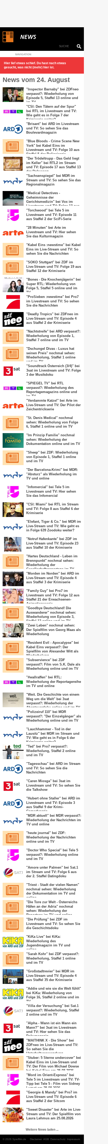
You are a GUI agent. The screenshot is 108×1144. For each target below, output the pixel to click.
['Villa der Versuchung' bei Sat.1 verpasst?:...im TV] (13, 1011)
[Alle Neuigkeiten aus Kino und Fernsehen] (47, 37)
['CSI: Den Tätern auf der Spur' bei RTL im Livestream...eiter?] (13, 112)
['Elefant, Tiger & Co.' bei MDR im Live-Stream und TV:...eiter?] (13, 527)
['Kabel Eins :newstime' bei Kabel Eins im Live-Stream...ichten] (13, 250)
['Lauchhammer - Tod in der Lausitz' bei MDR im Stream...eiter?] (13, 734)
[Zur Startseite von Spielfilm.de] (8, 41)
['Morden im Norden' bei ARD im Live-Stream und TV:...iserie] (13, 578)
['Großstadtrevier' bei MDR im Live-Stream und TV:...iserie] (13, 976)
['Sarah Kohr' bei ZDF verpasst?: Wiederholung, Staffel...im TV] (13, 959)
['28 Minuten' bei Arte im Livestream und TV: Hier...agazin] (13, 233)
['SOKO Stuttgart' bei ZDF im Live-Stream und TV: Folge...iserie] (13, 267)
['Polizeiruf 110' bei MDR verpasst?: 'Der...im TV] (13, 717)
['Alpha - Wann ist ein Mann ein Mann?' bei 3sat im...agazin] (13, 1028)
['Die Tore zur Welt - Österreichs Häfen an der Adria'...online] (13, 907)
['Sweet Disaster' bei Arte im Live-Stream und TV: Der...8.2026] (13, 1115)
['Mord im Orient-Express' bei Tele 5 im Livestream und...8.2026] (13, 1080)
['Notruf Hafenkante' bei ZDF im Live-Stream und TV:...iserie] (13, 544)
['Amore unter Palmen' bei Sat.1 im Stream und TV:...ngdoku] (13, 872)
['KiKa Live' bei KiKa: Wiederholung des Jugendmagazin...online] (13, 942)
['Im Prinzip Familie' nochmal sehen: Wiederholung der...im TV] (13, 440)
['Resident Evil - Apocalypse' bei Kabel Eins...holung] (13, 648)
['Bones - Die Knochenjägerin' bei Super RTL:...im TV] (13, 284)
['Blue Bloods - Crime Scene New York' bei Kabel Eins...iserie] (13, 146)
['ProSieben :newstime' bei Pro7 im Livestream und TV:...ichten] (13, 302)
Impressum (73, 1139)
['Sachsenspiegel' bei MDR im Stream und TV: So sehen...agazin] (13, 181)
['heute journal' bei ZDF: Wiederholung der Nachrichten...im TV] (13, 838)
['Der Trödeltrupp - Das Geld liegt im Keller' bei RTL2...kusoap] (13, 163)
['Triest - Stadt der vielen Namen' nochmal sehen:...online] (13, 890)
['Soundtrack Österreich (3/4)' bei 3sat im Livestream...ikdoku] (13, 371)
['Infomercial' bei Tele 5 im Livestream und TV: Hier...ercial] (13, 492)
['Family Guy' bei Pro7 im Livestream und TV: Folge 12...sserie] (13, 596)
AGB (46, 1139)
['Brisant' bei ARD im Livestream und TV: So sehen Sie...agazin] (13, 129)
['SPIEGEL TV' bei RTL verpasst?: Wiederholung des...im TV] (13, 388)
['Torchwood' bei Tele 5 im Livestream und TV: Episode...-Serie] (13, 215)
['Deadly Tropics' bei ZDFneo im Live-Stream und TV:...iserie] (13, 319)
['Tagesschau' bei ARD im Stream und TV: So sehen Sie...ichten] (13, 769)
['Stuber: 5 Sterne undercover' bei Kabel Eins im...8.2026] (13, 1063)
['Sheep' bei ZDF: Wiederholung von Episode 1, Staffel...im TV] (13, 457)
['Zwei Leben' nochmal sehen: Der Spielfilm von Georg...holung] (13, 630)
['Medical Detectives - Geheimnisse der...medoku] (13, 198)
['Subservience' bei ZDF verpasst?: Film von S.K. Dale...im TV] (13, 665)
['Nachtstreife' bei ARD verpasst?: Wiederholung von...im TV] (13, 336)
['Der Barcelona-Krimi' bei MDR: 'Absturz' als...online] (13, 475)
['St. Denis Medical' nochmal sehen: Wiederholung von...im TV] (13, 423)
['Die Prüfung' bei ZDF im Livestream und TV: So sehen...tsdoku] (13, 924)
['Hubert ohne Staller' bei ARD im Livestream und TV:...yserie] (13, 803)
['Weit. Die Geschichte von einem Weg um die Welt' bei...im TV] (13, 700)
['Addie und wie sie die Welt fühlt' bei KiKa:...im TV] (13, 994)
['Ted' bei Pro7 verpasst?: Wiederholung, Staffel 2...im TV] (13, 751)
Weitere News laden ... (42, 1129)
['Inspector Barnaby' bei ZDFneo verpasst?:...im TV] (13, 94)
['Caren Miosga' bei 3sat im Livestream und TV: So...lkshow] (13, 786)
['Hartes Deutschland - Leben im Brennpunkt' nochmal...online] (13, 561)
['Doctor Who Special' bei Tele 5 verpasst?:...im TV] (13, 855)
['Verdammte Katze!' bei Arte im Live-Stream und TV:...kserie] (13, 406)
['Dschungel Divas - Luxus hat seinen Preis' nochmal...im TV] (13, 354)
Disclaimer (36, 1139)
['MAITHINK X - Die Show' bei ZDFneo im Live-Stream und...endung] (13, 1045)
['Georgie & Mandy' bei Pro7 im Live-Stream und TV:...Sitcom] (13, 1097)
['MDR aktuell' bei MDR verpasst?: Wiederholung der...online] (13, 821)
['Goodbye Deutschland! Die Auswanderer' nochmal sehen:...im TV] (13, 613)
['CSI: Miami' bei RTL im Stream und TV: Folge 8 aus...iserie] (13, 509)
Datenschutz (58, 1139)
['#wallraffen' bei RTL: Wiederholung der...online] (13, 682)
